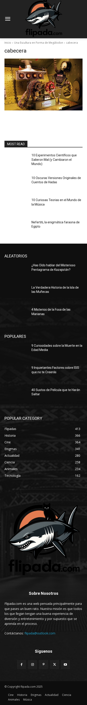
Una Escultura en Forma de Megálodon (38, 43)
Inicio (7, 43)
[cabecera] (43, 84)
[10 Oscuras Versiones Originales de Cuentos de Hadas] (16, 184)
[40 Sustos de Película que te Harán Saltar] (16, 396)
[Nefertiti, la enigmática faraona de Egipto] (16, 228)
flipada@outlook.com (40, 633)
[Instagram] (32, 664)
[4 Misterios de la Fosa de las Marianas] (16, 316)
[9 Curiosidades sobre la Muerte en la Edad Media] (16, 352)
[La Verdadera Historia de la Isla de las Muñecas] (16, 293)
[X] (54, 664)
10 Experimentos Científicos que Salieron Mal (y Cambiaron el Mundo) (54, 159)
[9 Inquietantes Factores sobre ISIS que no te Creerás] (16, 374)
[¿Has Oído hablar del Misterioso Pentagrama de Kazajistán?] (16, 271)
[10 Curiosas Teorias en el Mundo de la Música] (16, 206)
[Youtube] (65, 664)
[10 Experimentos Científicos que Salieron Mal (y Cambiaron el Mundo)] (16, 161)
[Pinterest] (43, 664)
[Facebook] (21, 664)
